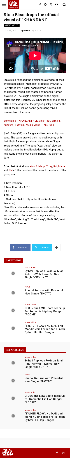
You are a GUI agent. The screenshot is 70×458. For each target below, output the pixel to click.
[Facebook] (40, 5)
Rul (55, 166)
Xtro (32, 166)
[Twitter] (51, 5)
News (27, 287)
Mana (61, 166)
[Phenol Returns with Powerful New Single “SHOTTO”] (13, 293)
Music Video (11, 25)
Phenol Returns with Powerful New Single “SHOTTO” (44, 292)
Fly (10, 170)
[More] (56, 247)
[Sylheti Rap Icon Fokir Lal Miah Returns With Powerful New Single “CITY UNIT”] (13, 273)
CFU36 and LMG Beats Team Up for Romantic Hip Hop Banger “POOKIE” (45, 311)
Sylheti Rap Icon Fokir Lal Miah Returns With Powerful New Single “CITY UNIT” (44, 274)
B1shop (40, 166)
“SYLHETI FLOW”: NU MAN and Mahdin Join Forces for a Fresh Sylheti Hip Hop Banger (45, 329)
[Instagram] (45, 5)
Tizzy (49, 166)
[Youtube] (56, 5)
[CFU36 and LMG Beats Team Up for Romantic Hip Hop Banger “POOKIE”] (13, 310)
